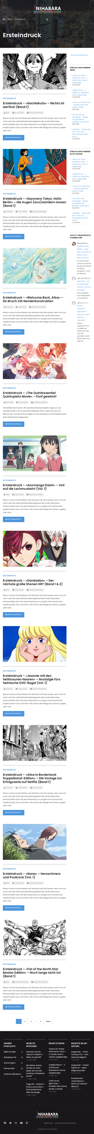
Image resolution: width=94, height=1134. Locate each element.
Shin (7, 113)
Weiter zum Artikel (13, 137)
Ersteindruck (9, 98)
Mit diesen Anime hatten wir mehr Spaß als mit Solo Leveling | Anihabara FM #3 (35, 1070)
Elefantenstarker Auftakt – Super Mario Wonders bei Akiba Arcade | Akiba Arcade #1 (84, 252)
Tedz (7, 883)
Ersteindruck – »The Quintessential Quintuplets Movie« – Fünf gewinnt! (30, 395)
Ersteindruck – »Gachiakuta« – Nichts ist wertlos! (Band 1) (33, 105)
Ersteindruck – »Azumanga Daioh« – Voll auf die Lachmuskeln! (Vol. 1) (34, 487)
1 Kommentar (37, 788)
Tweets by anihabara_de (79, 55)
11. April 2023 (19, 495)
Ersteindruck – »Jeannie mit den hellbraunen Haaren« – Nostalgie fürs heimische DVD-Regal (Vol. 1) (31, 679)
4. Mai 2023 (22, 307)
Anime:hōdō (9, 1068)
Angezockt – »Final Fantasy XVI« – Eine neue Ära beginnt (79, 1054)
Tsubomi (9, 212)
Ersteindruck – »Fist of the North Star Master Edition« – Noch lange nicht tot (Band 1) (32, 972)
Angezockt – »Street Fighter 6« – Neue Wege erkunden (80, 1068)
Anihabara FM (10, 1057)
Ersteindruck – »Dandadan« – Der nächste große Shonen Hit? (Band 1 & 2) (33, 582)
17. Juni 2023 (22, 212)
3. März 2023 (19, 883)
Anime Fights (9, 1063)
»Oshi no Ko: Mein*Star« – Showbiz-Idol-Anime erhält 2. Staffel (81, 104)
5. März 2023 (22, 788)
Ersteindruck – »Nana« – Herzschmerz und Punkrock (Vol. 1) (32, 875)
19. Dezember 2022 (21, 982)
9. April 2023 (19, 590)
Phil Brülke (9, 402)
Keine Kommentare (36, 113)
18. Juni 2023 (19, 113)
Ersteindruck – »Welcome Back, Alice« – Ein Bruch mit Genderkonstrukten (33, 299)
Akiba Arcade (10, 1052)
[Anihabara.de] (47, 7)
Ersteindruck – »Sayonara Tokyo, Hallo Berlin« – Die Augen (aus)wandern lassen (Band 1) (34, 202)
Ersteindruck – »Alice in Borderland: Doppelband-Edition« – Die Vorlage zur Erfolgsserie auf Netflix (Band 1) (32, 778)
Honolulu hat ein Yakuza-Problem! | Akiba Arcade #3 (34, 1054)
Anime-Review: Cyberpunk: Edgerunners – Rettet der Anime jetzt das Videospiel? (83, 311)
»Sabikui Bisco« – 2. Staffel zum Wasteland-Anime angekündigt (80, 92)
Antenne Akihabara (12, 1074)
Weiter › (48, 1021)
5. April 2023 (22, 689)
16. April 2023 (23, 402)
